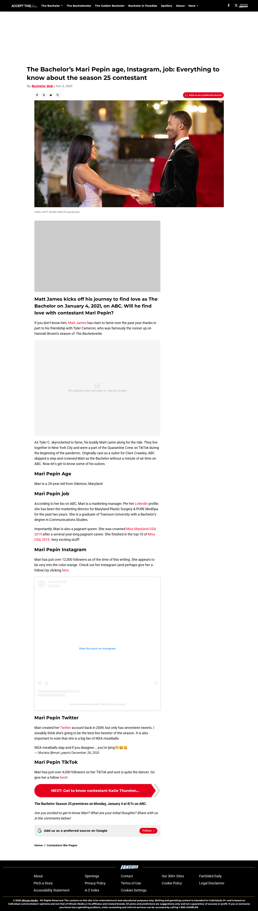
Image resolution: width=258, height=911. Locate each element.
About (180, 5)
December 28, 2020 (85, 753)
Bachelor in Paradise (142, 5)
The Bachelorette (79, 5)
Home (38, 845)
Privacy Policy (95, 883)
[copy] (57, 95)
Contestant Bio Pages (62, 845)
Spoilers (166, 5)
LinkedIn (141, 504)
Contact (127, 876)
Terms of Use (131, 883)
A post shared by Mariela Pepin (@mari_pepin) (97, 704)
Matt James (77, 323)
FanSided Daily (210, 876)
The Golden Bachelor (110, 5)
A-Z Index (92, 890)
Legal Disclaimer (211, 883)
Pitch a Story (43, 883)
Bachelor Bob (42, 86)
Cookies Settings (133, 890)
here (65, 570)
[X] (236, 5)
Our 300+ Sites (173, 876)
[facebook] (229, 5)
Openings (92, 876)
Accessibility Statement (52, 890)
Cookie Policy (172, 883)
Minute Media (30, 900)
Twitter (65, 728)
